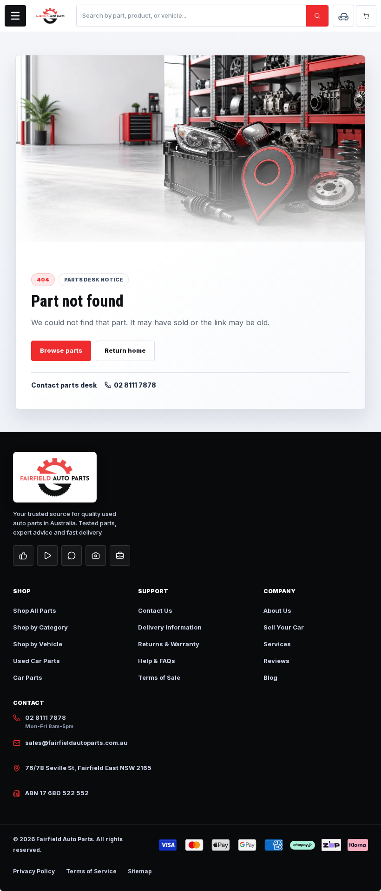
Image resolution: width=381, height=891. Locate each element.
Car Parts (27, 677)
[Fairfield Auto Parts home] (50, 15)
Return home (125, 350)
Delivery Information (170, 627)
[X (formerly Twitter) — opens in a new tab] (71, 555)
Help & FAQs (156, 660)
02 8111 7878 (135, 385)
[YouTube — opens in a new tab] (47, 555)
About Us (277, 610)
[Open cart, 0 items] (366, 16)
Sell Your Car (283, 627)
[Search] (317, 16)
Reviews (276, 660)
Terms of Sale (159, 677)
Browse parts (61, 350)
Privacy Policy (34, 871)
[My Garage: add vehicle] (343, 16)
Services (277, 644)
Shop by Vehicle (37, 644)
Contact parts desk (64, 385)
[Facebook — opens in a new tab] (23, 555)
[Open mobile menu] (15, 16)
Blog (270, 677)
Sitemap (140, 871)
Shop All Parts (34, 610)
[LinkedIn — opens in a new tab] (120, 555)
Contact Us (155, 610)
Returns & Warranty (168, 644)
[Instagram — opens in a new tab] (95, 555)
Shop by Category (40, 627)
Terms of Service (91, 871)
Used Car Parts (36, 660)
